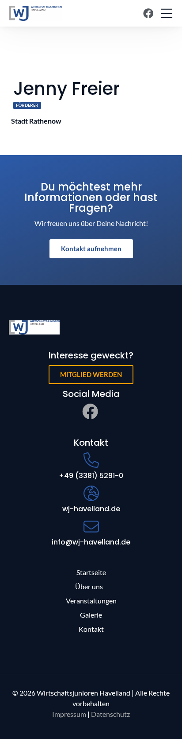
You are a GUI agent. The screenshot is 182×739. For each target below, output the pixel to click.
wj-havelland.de (91, 509)
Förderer (27, 105)
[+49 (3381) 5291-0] (91, 460)
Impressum (69, 714)
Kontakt (91, 629)
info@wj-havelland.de (91, 542)
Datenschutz (110, 714)
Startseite (91, 572)
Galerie (91, 615)
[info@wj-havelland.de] (91, 526)
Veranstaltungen (91, 600)
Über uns (89, 586)
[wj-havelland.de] (91, 493)
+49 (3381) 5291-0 (91, 476)
